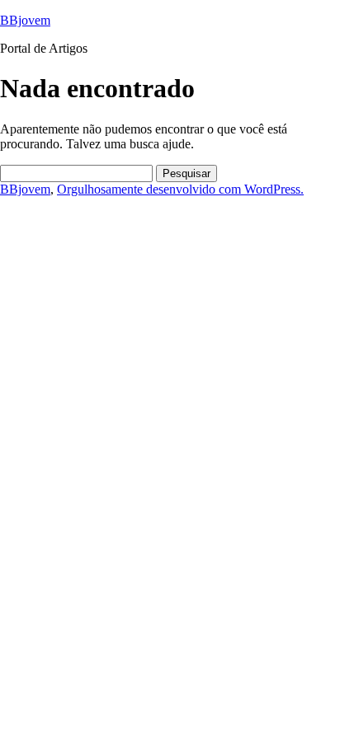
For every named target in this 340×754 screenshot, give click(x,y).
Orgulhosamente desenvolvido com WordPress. (180, 189)
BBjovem (25, 20)
